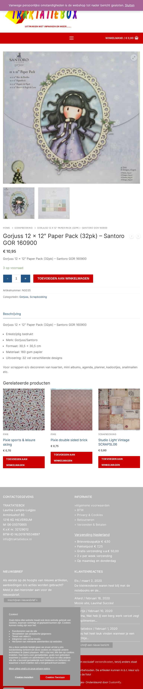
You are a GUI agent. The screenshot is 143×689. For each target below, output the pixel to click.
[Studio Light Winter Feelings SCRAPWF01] (131, 237)
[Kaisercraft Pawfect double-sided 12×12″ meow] (138, 237)
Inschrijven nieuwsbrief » (23, 600)
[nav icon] (71, 38)
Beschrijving (12, 314)
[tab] (12, 314)
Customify (115, 682)
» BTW (79, 510)
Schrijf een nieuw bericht (94, 644)
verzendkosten (104, 661)
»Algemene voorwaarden (91, 505)
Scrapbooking (24, 228)
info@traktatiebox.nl (17, 539)
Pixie (6, 434)
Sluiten (129, 5)
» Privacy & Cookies (88, 515)
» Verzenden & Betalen (90, 524)
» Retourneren (84, 520)
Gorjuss (23, 296)
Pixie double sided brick (69, 440)
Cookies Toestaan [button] (55, 677)
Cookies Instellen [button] (24, 677)
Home (6, 228)
